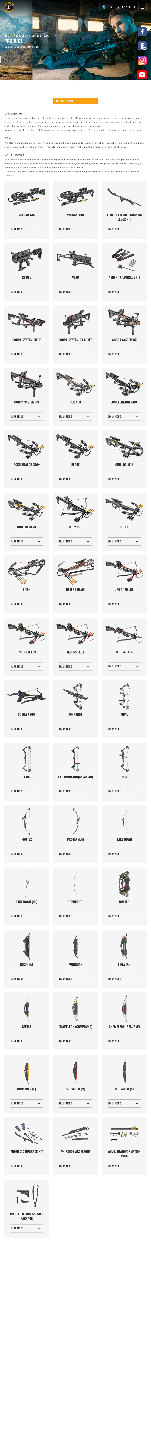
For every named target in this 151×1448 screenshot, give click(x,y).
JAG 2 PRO (75, 527)
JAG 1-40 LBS (124, 652)
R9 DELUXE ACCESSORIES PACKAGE (26, 1216)
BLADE (75, 464)
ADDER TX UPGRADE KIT (124, 277)
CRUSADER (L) (26, 1089)
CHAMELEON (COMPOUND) (75, 1026)
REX (124, 777)
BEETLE (26, 1026)
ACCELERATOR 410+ (124, 402)
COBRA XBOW (26, 714)
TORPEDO (124, 527)
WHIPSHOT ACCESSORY (75, 1151)
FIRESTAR (124, 964)
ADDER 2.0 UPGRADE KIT (26, 1151)
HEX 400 (75, 402)
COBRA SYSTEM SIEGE (26, 339)
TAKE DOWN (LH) (26, 901)
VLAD (75, 277)
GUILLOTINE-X (124, 464)
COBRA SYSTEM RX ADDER (75, 339)
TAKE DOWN (124, 839)
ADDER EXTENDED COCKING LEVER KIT (124, 217)
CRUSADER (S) (124, 1089)
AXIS (27, 777)
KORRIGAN (75, 964)
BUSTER (124, 901)
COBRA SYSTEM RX (124, 339)
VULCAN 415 (27, 215)
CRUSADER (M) (75, 1089)
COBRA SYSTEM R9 (26, 402)
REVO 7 (26, 277)
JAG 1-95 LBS (75, 652)
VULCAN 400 (75, 215)
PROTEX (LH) (75, 839)
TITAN (26, 589)
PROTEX (27, 839)
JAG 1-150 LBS (26, 652)
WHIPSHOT (75, 714)
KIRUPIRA (26, 964)
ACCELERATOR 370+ (27, 464)
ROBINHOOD (75, 901)
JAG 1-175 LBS (124, 589)
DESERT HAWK (75, 589)
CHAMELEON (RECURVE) (124, 1026)
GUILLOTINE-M (26, 527)
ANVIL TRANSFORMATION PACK (124, 1153)
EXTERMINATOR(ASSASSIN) (75, 777)
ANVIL (124, 714)
